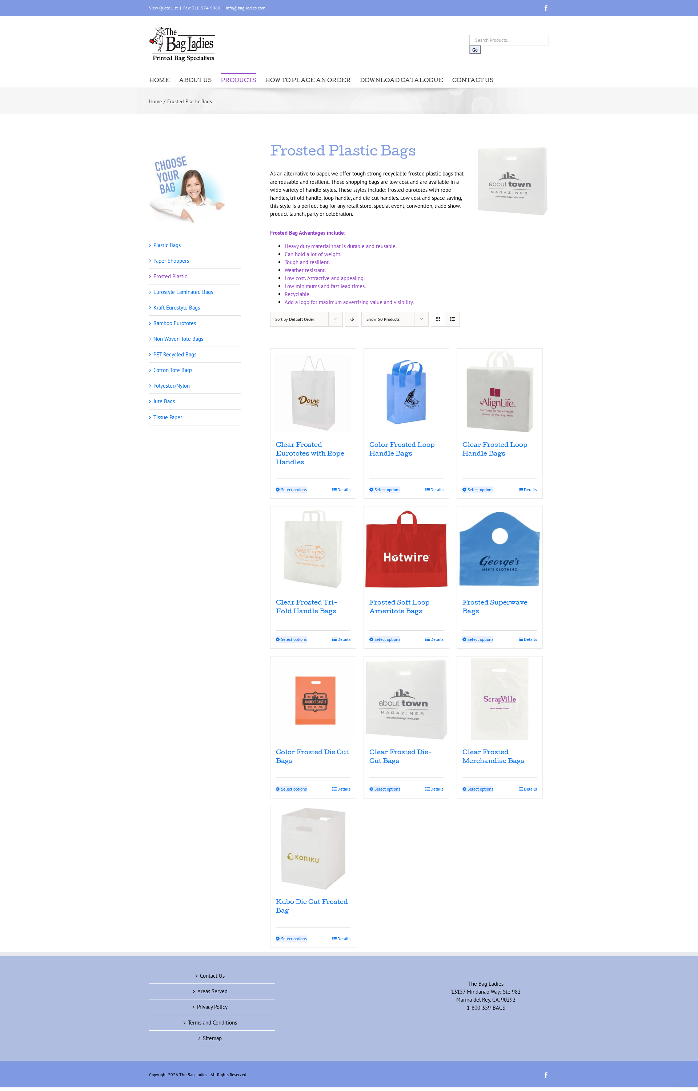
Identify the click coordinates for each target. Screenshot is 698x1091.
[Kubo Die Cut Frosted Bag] (313, 849)
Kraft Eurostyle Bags (176, 307)
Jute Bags (164, 401)
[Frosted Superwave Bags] (499, 549)
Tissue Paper (167, 417)
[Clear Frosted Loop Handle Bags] (499, 391)
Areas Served (212, 991)
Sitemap (212, 1038)
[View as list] (452, 319)
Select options (294, 489)
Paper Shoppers (171, 260)
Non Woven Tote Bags (178, 338)
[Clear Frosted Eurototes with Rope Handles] (313, 391)
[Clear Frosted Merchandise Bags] (499, 699)
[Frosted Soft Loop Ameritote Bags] (406, 549)
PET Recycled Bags (174, 354)
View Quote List (163, 8)
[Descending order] (352, 319)
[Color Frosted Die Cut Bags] (313, 699)
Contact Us (212, 975)
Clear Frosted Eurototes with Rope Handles (310, 454)
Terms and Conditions (212, 1022)
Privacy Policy (212, 1006)
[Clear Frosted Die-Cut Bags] (406, 699)
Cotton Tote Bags (172, 370)
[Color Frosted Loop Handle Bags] (406, 391)
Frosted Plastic (170, 276)
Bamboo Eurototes (174, 323)
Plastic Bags (167, 245)
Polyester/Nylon (171, 385)
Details (343, 489)
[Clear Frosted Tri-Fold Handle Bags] (313, 549)
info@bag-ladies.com (245, 8)
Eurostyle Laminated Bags (183, 291)
